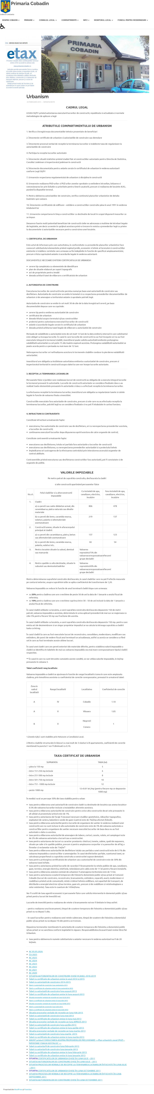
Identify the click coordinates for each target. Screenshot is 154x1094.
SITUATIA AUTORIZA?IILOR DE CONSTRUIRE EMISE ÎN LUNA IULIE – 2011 (63, 1061)
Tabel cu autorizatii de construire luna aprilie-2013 (52, 1024)
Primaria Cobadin (30, 3)
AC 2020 (33, 972)
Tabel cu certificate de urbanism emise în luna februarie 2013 (58, 1052)
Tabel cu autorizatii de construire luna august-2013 (53, 991)
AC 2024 (33, 960)
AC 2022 (33, 966)
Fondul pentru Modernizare (132, 20)
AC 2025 (33, 957)
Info (85, 20)
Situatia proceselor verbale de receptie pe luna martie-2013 (57, 1031)
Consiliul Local (47, 20)
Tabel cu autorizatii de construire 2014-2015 (50, 982)
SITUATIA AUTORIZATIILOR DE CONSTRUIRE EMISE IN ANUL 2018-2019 (62, 976)
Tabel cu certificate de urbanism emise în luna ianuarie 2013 (57, 1055)
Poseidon (27, 1089)
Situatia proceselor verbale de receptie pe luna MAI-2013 (56, 1012)
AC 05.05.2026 (36, 951)
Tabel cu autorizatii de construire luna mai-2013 (51, 1015)
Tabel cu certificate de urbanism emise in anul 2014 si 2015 (57, 979)
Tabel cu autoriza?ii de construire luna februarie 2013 (54, 1046)
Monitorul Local (102, 20)
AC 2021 (33, 969)
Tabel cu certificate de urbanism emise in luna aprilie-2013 (56, 1027)
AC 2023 (33, 963)
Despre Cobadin (10, 20)
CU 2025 (33, 954)
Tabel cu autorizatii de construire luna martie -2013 (53, 1034)
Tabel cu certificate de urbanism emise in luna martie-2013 (56, 1037)
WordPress (18, 1089)
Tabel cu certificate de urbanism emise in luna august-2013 (56, 994)
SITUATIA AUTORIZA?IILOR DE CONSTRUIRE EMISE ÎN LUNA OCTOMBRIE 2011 (66, 1080)
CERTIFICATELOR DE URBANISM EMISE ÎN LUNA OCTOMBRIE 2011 (69, 1070)
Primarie (28, 20)
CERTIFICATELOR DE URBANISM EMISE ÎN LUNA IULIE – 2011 (66, 1058)
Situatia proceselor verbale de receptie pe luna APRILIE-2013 (58, 1021)
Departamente (49, 102)
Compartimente (69, 20)
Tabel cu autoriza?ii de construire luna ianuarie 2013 (53, 1049)
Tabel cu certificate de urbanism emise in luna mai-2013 (55, 1018)
